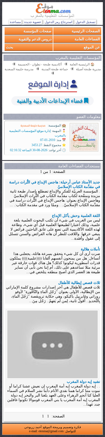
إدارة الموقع (49, 83)
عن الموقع (92, 47)
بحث (9, 47)
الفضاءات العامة (87, 39)
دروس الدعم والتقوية (35, 39)
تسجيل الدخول (85, 22)
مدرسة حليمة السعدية (33, 125)
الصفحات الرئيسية (86, 31)
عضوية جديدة (32, 22)
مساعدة (15, 22)
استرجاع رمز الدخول (58, 22)
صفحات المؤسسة (37, 31)
